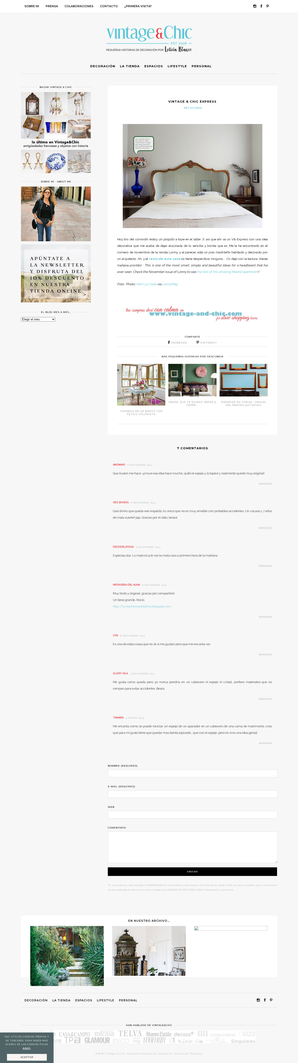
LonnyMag (169, 284)
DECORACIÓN (36, 1000)
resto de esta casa (165, 259)
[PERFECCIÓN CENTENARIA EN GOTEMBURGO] (149, 974)
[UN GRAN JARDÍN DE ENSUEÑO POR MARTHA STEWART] (67, 985)
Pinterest (208, 342)
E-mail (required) (121, 786)
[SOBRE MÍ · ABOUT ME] (56, 240)
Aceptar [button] (26, 1057)
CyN (115, 635)
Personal (128, 1000)
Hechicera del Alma (126, 584)
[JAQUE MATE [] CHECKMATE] (231, 929)
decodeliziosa (123, 546)
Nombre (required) (123, 765)
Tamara (118, 717)
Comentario (117, 827)
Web (111, 806)
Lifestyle (105, 1000)
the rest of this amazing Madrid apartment (227, 272)
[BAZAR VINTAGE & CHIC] (56, 176)
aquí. (27, 1048)
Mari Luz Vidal (146, 284)
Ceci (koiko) (121, 502)
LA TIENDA (61, 1000)
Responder (265, 484)
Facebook (179, 342)
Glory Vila (120, 673)
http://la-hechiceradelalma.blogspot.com (142, 606)
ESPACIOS (83, 1000)
